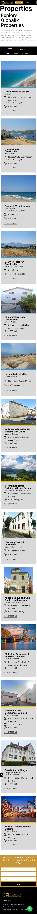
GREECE (25, 53)
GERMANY (15, 53)
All (8, 53)
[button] (35, 2)
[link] (30, 909)
